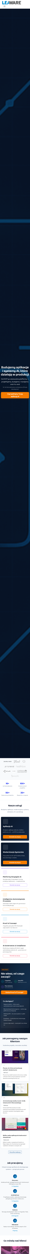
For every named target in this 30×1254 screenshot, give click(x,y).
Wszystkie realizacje (15, 1152)
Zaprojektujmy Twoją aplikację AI (15, 395)
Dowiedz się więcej (14, 837)
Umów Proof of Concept (14, 992)
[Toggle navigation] (4, 6)
